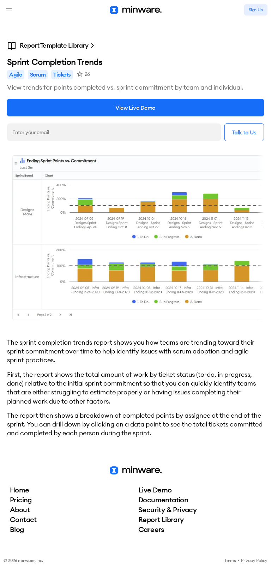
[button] (9, 10)
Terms (230, 560)
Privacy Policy (254, 560)
